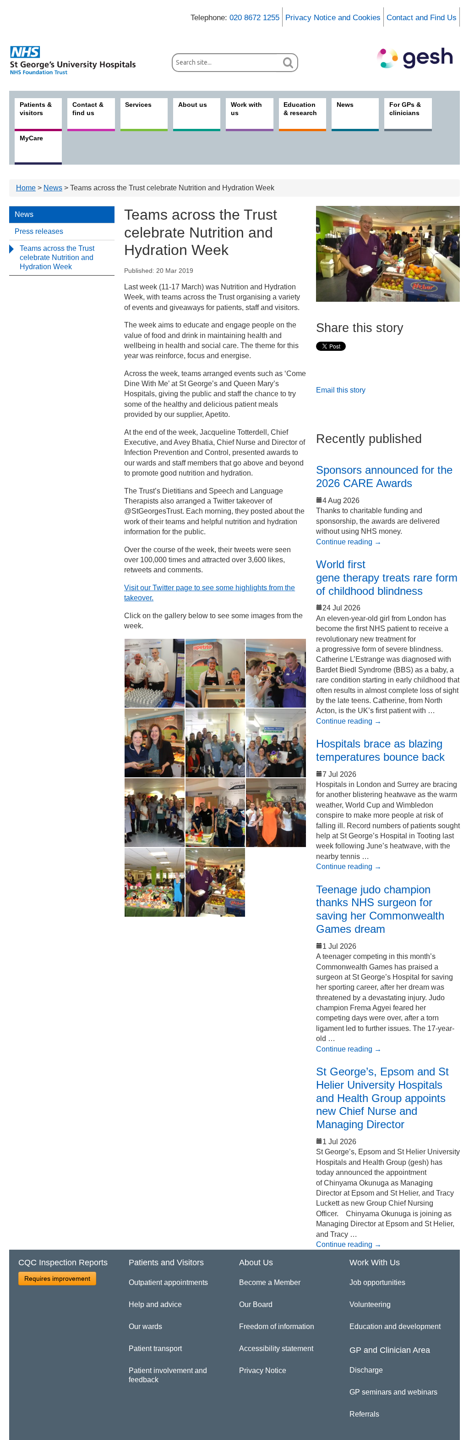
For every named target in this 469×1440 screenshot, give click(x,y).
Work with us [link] (246, 108)
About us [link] (192, 104)
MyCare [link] (31, 138)
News (53, 188)
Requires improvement (57, 1278)
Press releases (39, 231)
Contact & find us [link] (88, 108)
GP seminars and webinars (393, 1392)
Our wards (145, 1326)
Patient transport (155, 1348)
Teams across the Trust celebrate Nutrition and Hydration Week (57, 257)
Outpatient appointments (168, 1282)
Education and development (395, 1326)
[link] (78, 60)
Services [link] (138, 104)
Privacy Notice (262, 1370)
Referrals (364, 1414)
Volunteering (370, 1304)
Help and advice (155, 1304)
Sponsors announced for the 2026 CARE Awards (384, 476)
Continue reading (349, 542)
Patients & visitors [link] (36, 108)
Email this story (340, 390)
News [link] (345, 104)
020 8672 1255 (254, 17)
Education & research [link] (300, 108)
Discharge (366, 1370)
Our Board (256, 1304)
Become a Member (269, 1282)
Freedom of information (276, 1326)
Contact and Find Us (422, 17)
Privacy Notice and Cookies (333, 17)
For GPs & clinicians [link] (405, 108)
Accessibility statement (276, 1348)
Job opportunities (377, 1282)
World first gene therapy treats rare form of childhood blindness (387, 577)
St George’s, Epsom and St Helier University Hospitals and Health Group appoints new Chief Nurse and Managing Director (382, 1097)
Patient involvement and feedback (168, 1375)
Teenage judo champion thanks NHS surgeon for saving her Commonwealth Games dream (380, 909)
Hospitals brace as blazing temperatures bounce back (380, 750)
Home (26, 188)
